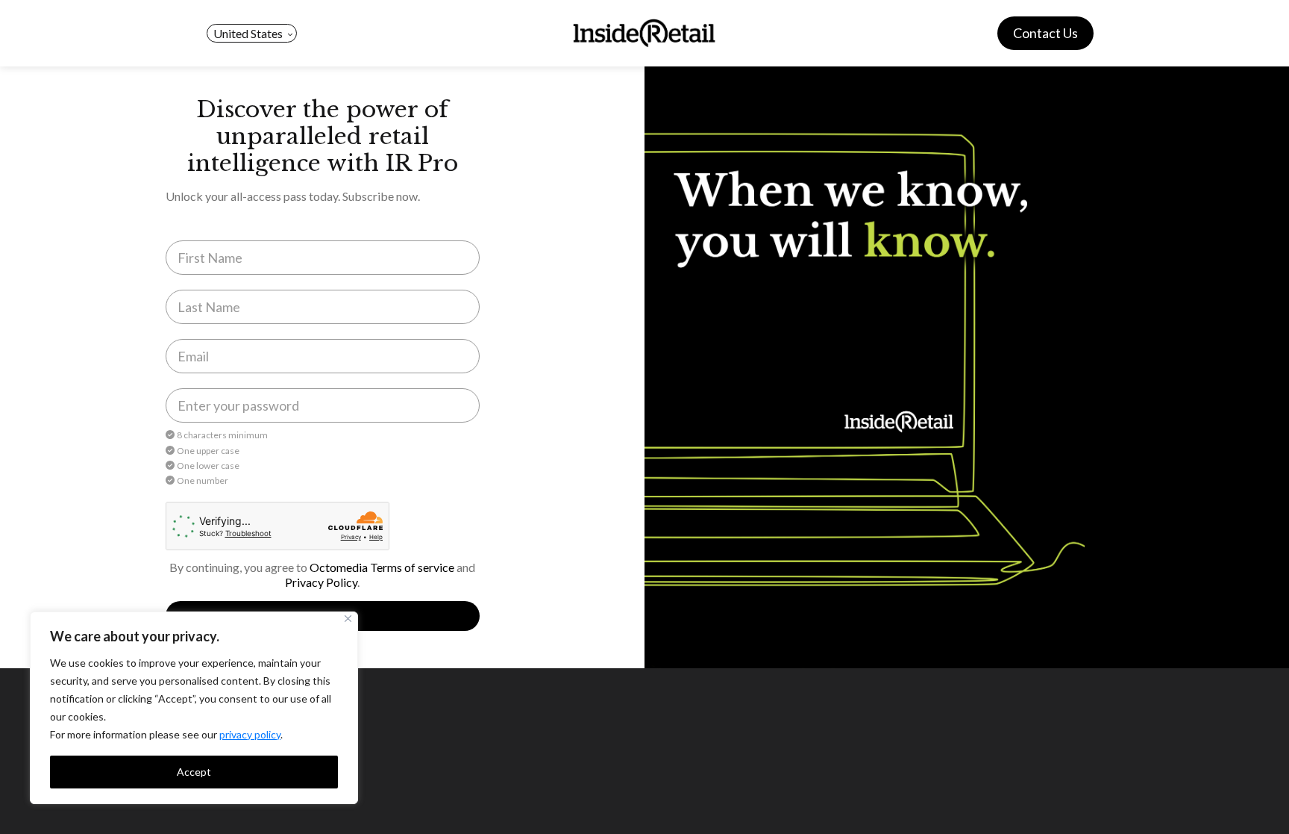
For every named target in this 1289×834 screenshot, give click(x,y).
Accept (194, 771)
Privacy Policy (321, 582)
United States (248, 33)
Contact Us (1045, 33)
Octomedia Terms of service (382, 567)
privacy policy (249, 734)
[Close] (348, 618)
